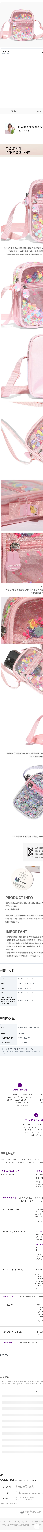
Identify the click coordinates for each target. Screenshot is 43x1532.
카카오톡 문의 (7, 1487)
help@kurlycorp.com (12, 1503)
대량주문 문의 (7, 1499)
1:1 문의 (40, 1384)
